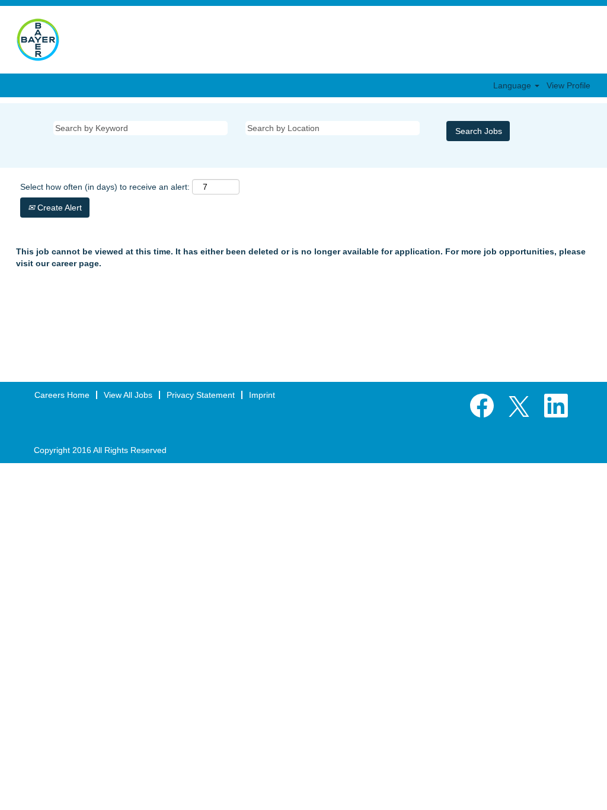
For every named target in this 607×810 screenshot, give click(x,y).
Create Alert (58, 207)
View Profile (568, 85)
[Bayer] (38, 40)
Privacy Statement (201, 395)
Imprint (262, 395)
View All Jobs (128, 395)
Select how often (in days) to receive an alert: (105, 187)
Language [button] (513, 85)
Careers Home (62, 395)
